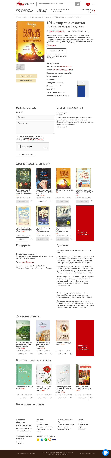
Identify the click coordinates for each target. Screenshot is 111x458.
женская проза (26, 80)
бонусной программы (35, 140)
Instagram (19, 441)
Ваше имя (19, 112)
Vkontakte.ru (20, 443)
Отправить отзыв (26, 154)
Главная (19, 17)
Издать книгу (62, 422)
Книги (26, 17)
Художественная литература (39, 17)
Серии (80, 427)
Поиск (77, 4)
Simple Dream (90, 453)
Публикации (82, 429)
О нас (39, 432)
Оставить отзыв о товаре (66, 424)
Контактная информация (45, 427)
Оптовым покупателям (44, 429)
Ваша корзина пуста (88, 9)
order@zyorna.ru (56, 11)
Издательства (83, 424)
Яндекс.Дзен (20, 438)
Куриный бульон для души (63, 70)
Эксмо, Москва (65, 66)
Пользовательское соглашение (58, 454)
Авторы (80, 422)
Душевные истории (57, 17)
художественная (26, 76)
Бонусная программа (64, 429)
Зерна (20, 3)
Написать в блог (63, 427)
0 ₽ (88, 4)
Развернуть (51, 45)
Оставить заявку (56, 50)
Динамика (32, 453)
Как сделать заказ (43, 422)
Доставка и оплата (43, 424)
